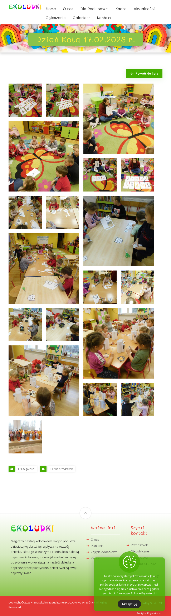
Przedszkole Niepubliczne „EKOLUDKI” (140, 551)
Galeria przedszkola (61, 469)
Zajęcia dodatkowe (104, 552)
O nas (95, 539)
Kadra (95, 558)
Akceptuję (129, 604)
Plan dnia (97, 545)
